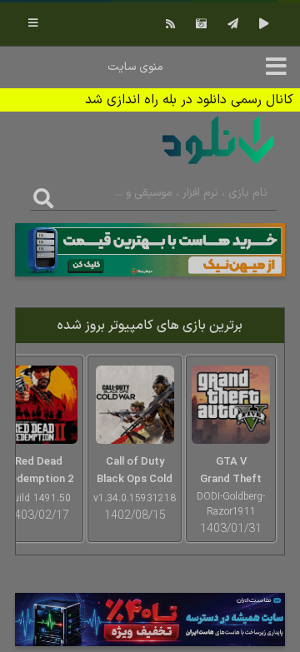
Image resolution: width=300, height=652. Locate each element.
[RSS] (168, 24)
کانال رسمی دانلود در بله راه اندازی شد (189, 100)
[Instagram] (199, 24)
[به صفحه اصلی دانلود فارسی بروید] (218, 167)
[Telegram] (231, 24)
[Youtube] (262, 24)
